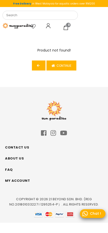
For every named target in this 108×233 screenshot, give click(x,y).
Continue (63, 66)
